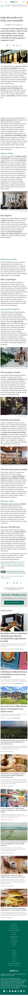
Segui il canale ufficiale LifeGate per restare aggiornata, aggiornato (12, 564)
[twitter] (7, 991)
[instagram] (18, 991)
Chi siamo (14, 955)
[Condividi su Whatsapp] (17, 45)
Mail (14, 959)
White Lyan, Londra (9, 259)
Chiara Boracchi (18, 25)
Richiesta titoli (14, 936)
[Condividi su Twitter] (11, 45)
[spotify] (12, 991)
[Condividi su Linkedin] (14, 45)
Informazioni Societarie (14, 963)
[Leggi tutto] (26, 610)
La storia (14, 957)
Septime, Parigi (7, 153)
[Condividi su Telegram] (20, 45)
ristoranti (3, 578)
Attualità (14, 924)
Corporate (14, 938)
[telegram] (24, 991)
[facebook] (4, 991)
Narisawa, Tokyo (7, 501)
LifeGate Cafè (4, 94)
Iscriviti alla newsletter (13, 602)
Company (14, 950)
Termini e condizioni (14, 965)
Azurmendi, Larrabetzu (10, 309)
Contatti (14, 952)
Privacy (14, 961)
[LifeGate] (14, 2)
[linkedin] (21, 991)
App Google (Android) (14, 930)
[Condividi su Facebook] (7, 45)
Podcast (14, 934)
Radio (14, 932)
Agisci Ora (14, 943)
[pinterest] (10, 991)
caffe (17, 576)
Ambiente (3, 718)
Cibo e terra (3, 649)
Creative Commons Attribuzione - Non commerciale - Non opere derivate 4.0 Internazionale (13, 573)
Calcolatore (14, 940)
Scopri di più (18, 589)
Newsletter (14, 926)
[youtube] (15, 991)
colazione (7, 578)
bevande (21, 576)
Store (7, 2)
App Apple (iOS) (14, 928)
